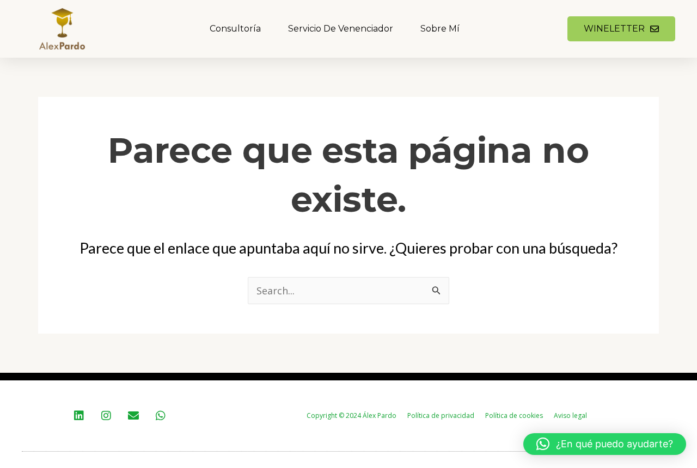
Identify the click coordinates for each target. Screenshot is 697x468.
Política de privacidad (440, 415)
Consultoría (235, 28)
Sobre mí (440, 28)
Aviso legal (570, 415)
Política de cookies (514, 415)
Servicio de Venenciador (340, 28)
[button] (604, 444)
